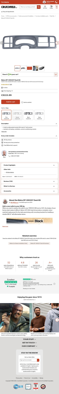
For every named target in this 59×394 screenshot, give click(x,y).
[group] (6, 115)
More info (4, 131)
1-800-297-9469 (15, 156)
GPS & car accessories (11, 16)
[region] (29, 320)
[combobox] (30, 7)
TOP (56, 393)
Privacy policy (19, 378)
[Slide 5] (42, 68)
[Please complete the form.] (38, 360)
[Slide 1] (17, 68)
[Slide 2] (23, 68)
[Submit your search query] (39, 7)
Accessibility (35, 378)
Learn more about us (29, 299)
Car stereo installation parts (41, 16)
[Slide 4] (35, 68)
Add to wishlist (27, 102)
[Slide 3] (29, 68)
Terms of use (27, 378)
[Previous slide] (2, 43)
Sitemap (41, 378)
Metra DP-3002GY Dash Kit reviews (39, 243)
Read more (5, 226)
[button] (57, 320)
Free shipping (5, 2)
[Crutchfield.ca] (9, 7)
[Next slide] (57, 43)
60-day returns (10, 172)
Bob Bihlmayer (14, 202)
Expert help (11, 153)
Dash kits (52, 16)
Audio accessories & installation (26, 16)
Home (2, 16)
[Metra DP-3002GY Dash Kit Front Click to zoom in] (29, 43)
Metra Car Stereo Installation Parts (18, 243)
